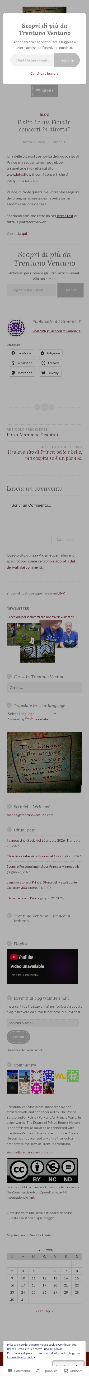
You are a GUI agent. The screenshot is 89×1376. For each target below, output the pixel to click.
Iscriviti (67, 60)
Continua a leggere (44, 73)
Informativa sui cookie (21, 1357)
